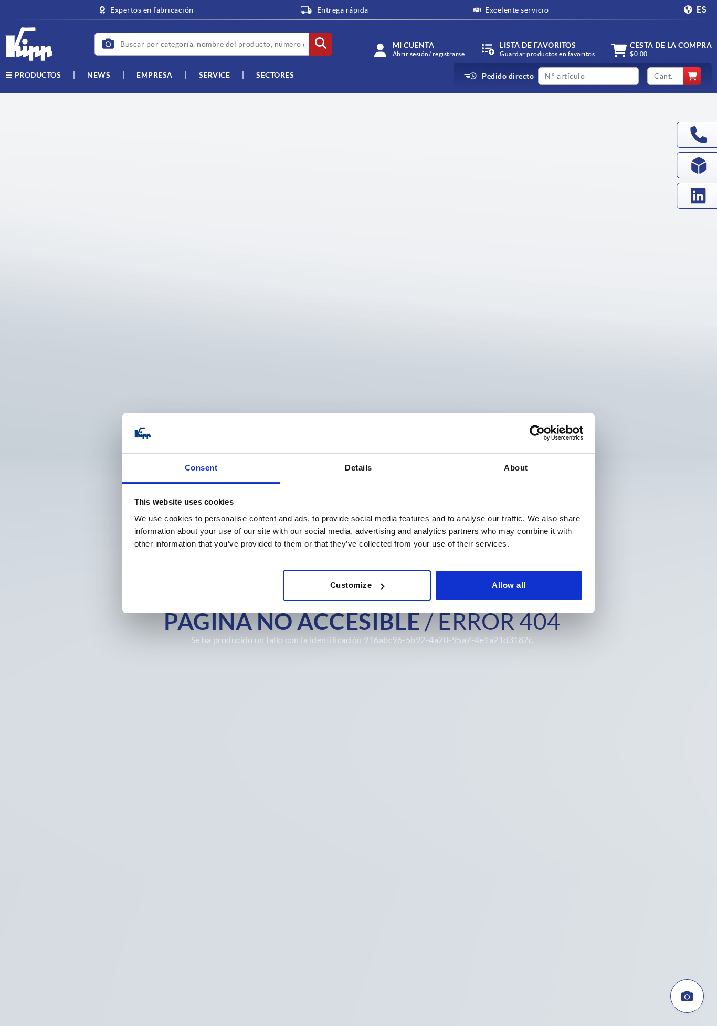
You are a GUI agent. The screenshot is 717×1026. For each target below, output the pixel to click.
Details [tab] (358, 467)
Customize (351, 585)
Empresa (154, 75)
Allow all (509, 585)
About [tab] (516, 467)
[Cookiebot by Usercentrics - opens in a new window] (537, 433)
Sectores (275, 75)
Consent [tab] (201, 467)
